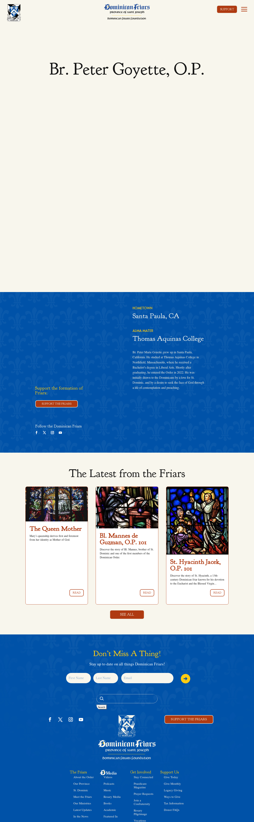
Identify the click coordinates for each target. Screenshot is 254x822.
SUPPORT (227, 9)
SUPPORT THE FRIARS (56, 403)
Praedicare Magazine (140, 785)
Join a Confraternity (142, 802)
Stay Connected (143, 777)
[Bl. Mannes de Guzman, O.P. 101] (127, 507)
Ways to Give (172, 797)
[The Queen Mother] (57, 504)
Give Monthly (172, 784)
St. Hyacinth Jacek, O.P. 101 (195, 565)
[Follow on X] (44, 432)
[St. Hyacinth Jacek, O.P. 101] (197, 521)
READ (77, 592)
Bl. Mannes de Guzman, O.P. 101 (123, 538)
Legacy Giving (173, 790)
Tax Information (174, 803)
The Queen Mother (56, 528)
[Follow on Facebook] (36, 432)
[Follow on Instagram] (52, 432)
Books (108, 803)
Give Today (171, 777)
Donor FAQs (171, 810)
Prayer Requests (143, 794)
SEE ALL (127, 614)
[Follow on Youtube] (60, 432)
